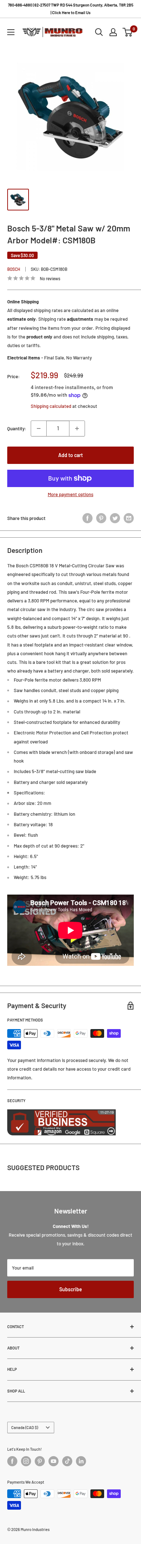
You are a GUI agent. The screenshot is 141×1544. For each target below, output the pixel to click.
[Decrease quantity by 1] (38, 428)
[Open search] (99, 32)
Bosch (13, 269)
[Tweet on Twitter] (115, 518)
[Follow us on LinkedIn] (81, 1461)
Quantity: (16, 428)
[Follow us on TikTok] (67, 1461)
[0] (127, 32)
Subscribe (70, 1289)
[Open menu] (10, 32)
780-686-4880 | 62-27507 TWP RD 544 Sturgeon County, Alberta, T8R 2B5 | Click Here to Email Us (70, 9)
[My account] (113, 32)
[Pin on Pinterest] (101, 518)
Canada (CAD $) (24, 1427)
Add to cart (70, 455)
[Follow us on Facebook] (12, 1461)
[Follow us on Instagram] (26, 1461)
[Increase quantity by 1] (77, 428)
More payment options (70, 494)
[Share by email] (129, 518)
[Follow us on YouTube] (53, 1461)
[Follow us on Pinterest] (40, 1461)
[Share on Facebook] (87, 518)
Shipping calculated (51, 406)
